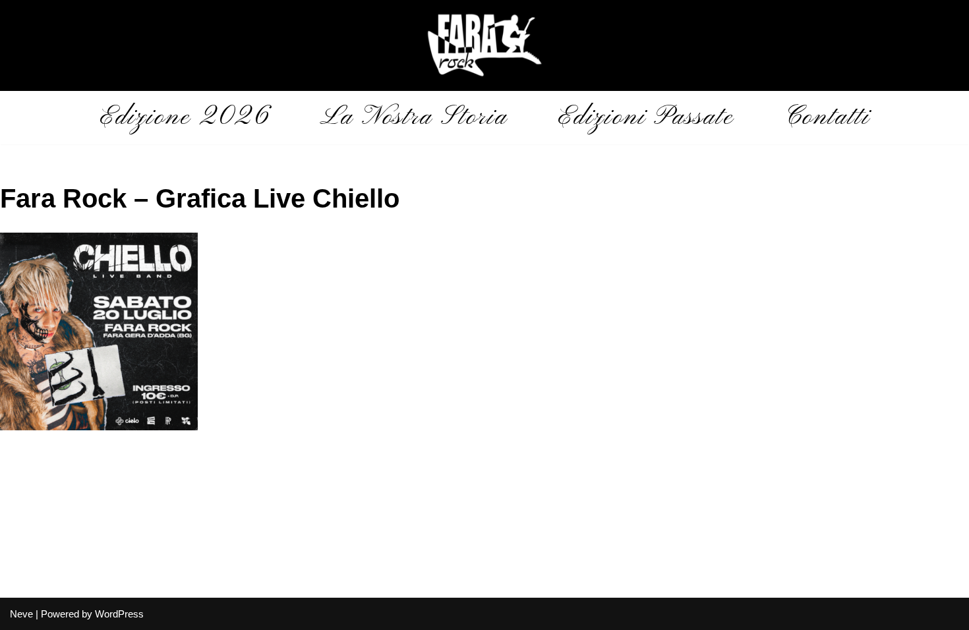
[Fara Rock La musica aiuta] (484, 45)
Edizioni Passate (646, 117)
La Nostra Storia (414, 117)
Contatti (827, 117)
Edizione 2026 (185, 117)
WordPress (119, 613)
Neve (21, 613)
